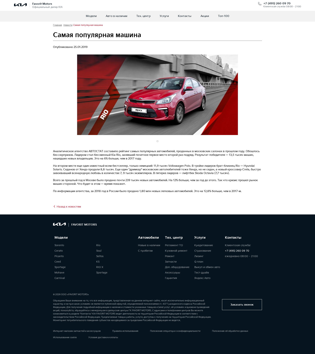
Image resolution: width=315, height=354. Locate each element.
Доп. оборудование (177, 267)
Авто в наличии (116, 16)
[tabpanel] (157, 94)
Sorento (59, 245)
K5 (98, 261)
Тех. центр (143, 16)
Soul (99, 250)
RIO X (99, 267)
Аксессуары (172, 272)
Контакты (184, 16)
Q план (198, 261)
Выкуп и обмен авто (207, 267)
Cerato (59, 250)
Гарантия (171, 278)
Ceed (58, 261)
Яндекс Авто (202, 278)
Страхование (202, 250)
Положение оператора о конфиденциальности (175, 331)
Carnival (60, 278)
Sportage (60, 267)
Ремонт (169, 256)
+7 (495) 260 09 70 (277, 3)
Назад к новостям (69, 206)
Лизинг (198, 256)
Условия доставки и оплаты (103, 337)
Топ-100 (223, 16)
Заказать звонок (242, 304)
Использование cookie (65, 337)
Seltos (100, 256)
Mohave (59, 272)
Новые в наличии (149, 245)
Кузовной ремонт (176, 250)
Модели (91, 16)
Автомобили (148, 238)
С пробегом (145, 250)
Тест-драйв (201, 272)
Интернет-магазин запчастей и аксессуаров (77, 331)
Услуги (164, 16)
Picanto (59, 256)
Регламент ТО (174, 245)
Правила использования (125, 331)
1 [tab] (157, 141)
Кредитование (203, 245)
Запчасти (171, 261)
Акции (205, 16)
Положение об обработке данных (230, 331)
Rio (98, 245)
